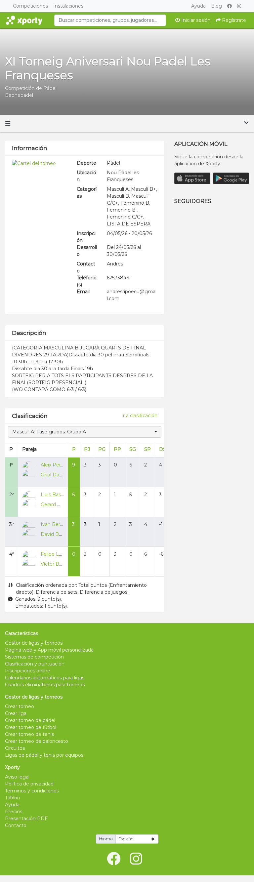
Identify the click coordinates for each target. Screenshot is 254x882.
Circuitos (15, 748)
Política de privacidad (29, 784)
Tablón (12, 798)
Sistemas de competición (34, 657)
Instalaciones (68, 6)
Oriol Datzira (55, 475)
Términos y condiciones (32, 791)
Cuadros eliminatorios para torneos (45, 685)
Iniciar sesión (195, 20)
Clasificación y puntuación (34, 664)
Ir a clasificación (139, 416)
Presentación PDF (26, 819)
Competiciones (30, 6)
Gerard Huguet (58, 504)
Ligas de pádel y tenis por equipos (44, 755)
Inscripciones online (27, 671)
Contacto (15, 825)
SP (147, 449)
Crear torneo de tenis (29, 734)
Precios (13, 812)
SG (132, 449)
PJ (87, 449)
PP (117, 449)
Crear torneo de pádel (30, 720)
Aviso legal (17, 777)
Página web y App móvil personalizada (49, 650)
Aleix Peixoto (55, 465)
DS (162, 449)
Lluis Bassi (52, 495)
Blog (216, 6)
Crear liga (15, 713)
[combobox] (110, 20)
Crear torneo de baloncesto (36, 741)
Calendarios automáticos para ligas (44, 678)
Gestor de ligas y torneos (34, 643)
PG (102, 449)
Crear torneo (19, 706)
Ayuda (198, 6)
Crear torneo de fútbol (30, 727)
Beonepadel (19, 95)
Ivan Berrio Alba (59, 524)
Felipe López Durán (63, 554)
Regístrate (233, 20)
